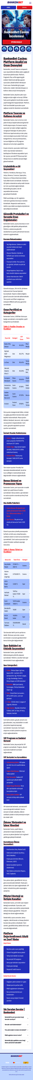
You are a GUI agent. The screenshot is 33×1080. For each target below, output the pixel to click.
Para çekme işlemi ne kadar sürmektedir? (15, 1030)
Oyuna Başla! (16, 42)
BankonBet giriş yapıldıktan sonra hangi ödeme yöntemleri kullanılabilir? (15, 1042)
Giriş (8, 7)
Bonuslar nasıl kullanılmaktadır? (13, 1025)
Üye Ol (24, 7)
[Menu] (30, 2)
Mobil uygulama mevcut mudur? (13, 1035)
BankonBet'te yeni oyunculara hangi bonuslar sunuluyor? (14, 1018)
